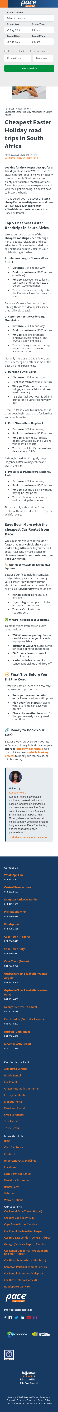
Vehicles (9, 1193)
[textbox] (29, 18)
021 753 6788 (11, 965)
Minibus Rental (13, 1101)
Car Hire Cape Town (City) (19, 1218)
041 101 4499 (11, 999)
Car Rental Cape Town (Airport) (23, 1211)
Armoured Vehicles (16, 1069)
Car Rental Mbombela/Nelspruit (23, 1273)
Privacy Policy (44, 1400)
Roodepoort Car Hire (17, 1286)
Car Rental (10, 1082)
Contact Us (11, 1154)
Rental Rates (11, 1187)
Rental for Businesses (17, 1180)
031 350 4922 (11, 1036)
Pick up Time (38, 24)
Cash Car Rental (13, 1147)
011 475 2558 (11, 928)
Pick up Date (13, 24)
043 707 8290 (11, 1023)
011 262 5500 (11, 879)
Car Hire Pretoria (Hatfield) (20, 1280)
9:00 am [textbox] (36, 30)
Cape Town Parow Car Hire (20, 1224)
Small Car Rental (14, 1115)
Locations (10, 1167)
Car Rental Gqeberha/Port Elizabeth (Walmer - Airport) (26, 1252)
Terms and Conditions (26, 1400)
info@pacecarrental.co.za (18, 1309)
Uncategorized (30, 157)
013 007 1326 (11, 1048)
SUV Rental (11, 1121)
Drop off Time (38, 36)
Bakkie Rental (12, 1075)
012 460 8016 (11, 916)
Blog (26, 108)
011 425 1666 (11, 904)
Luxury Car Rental (15, 1095)
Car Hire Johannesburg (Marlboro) (25, 1260)
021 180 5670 (11, 953)
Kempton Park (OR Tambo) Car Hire (26, 1267)
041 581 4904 (11, 982)
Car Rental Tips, (13, 157)
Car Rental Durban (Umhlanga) (23, 1231)
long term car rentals (29, 748)
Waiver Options (13, 1200)
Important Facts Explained (20, 1160)
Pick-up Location (15, 12)
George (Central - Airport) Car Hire (25, 1244)
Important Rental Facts (16, 1403)
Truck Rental (11, 1128)
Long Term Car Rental (17, 1173)
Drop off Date (13, 36)
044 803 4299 (11, 1011)
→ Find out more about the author (28, 837)
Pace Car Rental (13, 108)
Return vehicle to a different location (26, 51)
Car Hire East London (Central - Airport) (28, 1237)
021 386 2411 (11, 941)
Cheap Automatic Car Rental (21, 1088)
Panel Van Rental (14, 1108)
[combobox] (29, 18)
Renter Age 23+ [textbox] (43, 58)
